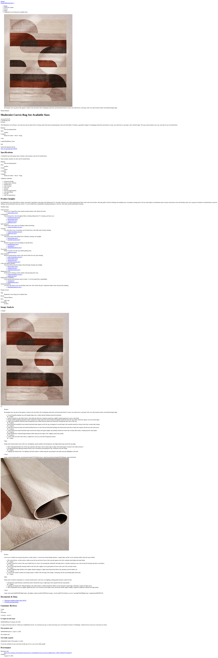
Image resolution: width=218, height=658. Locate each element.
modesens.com (12, 222)
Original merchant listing (11, 602)
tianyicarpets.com (12, 213)
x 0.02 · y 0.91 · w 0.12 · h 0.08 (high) (17, 438)
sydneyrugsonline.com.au (14, 227)
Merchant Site (9, 3)
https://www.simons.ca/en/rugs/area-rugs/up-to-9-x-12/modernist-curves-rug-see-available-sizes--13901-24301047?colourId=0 (38, 652)
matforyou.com (12, 233)
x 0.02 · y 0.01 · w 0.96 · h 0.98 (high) (17, 416)
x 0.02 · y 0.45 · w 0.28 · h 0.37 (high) (17, 574)
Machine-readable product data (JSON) (15, 600)
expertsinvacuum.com (13, 217)
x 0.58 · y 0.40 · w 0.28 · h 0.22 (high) (17, 568)
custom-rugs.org (12, 221)
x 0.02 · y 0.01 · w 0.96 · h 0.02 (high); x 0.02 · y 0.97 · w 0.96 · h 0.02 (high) (28, 435)
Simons (3, 1)
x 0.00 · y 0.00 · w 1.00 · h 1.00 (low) (17, 450)
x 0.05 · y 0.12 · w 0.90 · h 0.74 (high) (17, 562)
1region (11, 416)
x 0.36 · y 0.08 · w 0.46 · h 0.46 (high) (17, 565)
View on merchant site (7, 148)
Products (3, 3)
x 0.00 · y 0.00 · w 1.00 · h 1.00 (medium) (18, 584)
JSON (15, 148)
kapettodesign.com (13, 244)
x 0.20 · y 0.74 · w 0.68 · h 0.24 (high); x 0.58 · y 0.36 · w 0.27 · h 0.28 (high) (28, 571)
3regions (11, 423)
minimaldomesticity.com (14, 247)
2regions (11, 435)
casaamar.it (10, 246)
